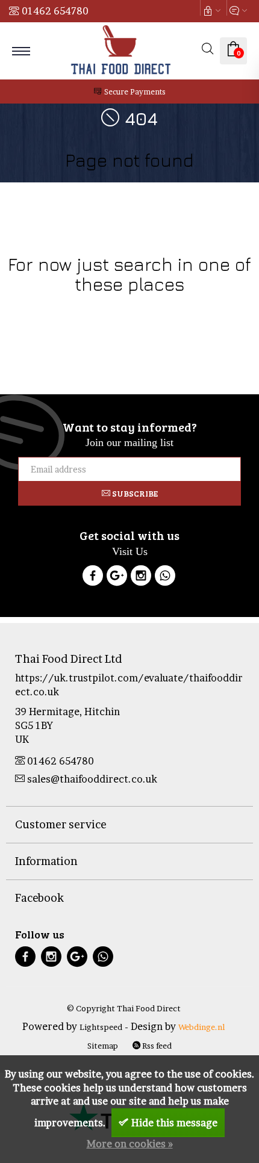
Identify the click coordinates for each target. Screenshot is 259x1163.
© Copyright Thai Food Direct (124, 1008)
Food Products (104, 307)
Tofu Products (216, 321)
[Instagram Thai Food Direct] (141, 577)
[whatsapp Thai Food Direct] (165, 577)
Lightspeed (101, 1027)
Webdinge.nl (201, 1027)
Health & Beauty (196, 307)
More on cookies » (130, 1144)
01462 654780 (55, 11)
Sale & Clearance (99, 321)
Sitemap (102, 1045)
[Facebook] (93, 577)
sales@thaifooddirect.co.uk (92, 779)
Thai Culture (39, 321)
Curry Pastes (160, 321)
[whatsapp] (103, 958)
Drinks (149, 307)
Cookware (52, 307)
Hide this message (174, 1123)
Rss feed (156, 1045)
